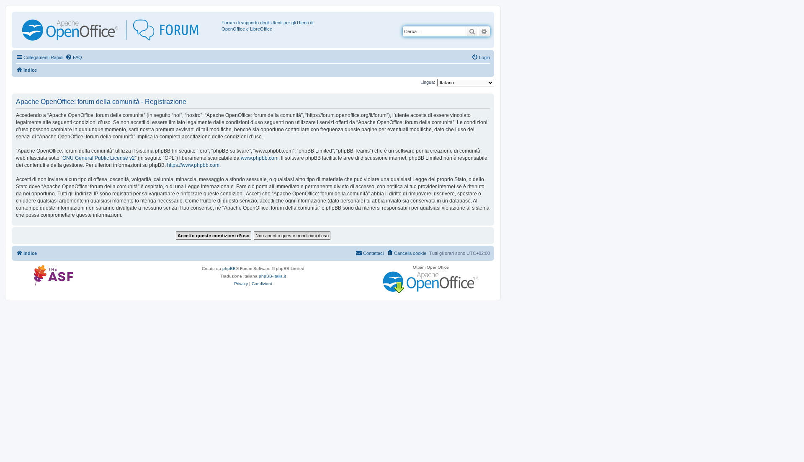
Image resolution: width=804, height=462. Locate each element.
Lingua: (427, 82)
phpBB (229, 268)
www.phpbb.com (259, 158)
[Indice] (118, 30)
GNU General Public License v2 (98, 158)
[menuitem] (73, 57)
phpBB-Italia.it (272, 276)
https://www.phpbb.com (193, 165)
